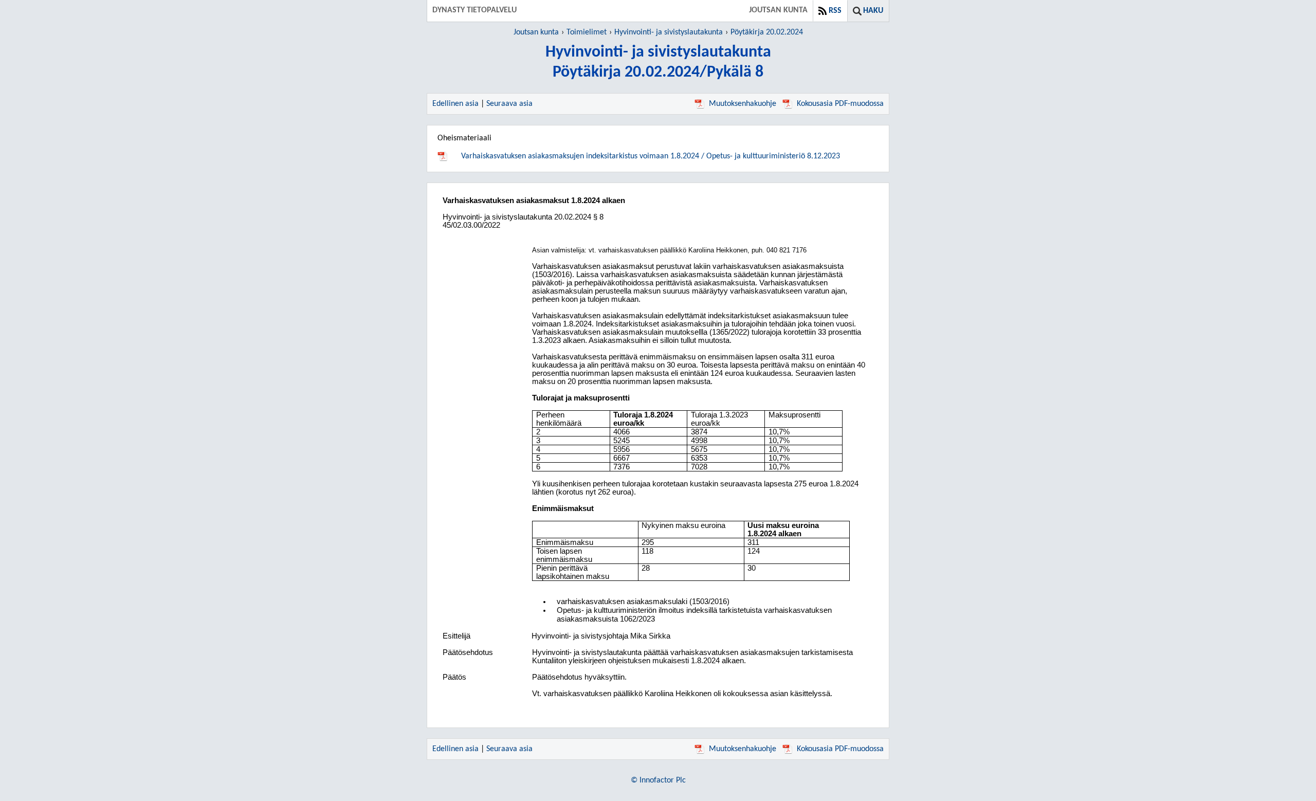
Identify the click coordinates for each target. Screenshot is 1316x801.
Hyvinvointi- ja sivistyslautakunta (668, 32)
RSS (835, 11)
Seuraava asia (509, 104)
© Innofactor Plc (658, 780)
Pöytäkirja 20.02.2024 (766, 32)
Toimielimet (586, 32)
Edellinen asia (455, 104)
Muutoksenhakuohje (742, 104)
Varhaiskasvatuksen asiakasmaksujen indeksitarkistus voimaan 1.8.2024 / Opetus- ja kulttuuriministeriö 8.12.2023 (650, 156)
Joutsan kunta (536, 32)
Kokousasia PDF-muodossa (840, 104)
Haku (873, 11)
